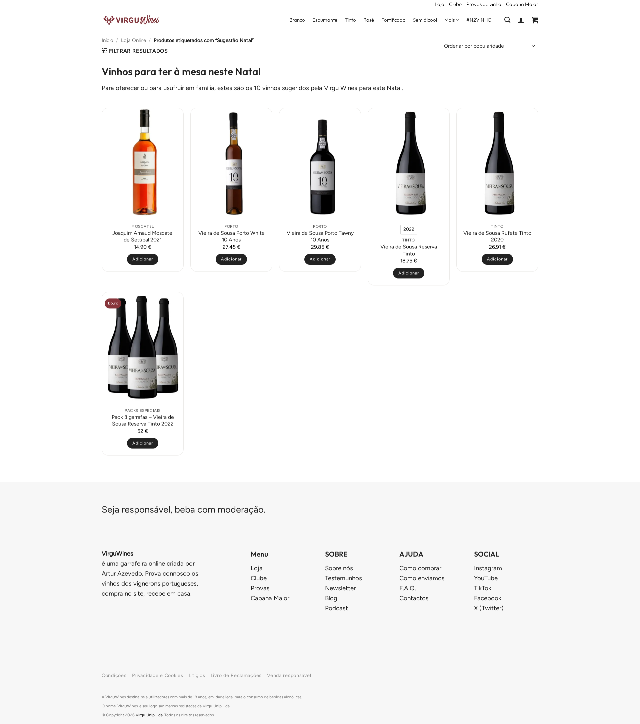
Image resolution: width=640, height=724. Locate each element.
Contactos (414, 598)
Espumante (324, 20)
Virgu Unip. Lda (149, 715)
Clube (455, 4)
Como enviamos (422, 578)
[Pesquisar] (507, 20)
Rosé (368, 20)
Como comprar (420, 568)
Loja (439, 4)
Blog (331, 598)
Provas (260, 588)
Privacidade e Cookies (157, 675)
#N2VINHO (479, 20)
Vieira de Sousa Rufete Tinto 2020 (497, 236)
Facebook (487, 598)
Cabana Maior (522, 4)
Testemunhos (343, 578)
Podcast (336, 608)
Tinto (350, 20)
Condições (114, 675)
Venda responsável (289, 675)
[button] (521, 20)
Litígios (197, 675)
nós (339, 568)
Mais (449, 20)
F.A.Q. (407, 588)
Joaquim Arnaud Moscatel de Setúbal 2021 (142, 236)
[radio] (409, 229)
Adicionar (408, 272)
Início (107, 40)
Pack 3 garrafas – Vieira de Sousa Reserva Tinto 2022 (143, 420)
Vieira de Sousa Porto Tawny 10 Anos (320, 236)
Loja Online (133, 40)
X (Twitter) (489, 608)
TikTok (482, 588)
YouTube (486, 578)
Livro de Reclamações (236, 675)
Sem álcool (425, 20)
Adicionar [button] (142, 258)
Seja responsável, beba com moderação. (184, 509)
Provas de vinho (483, 4)
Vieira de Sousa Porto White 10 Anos (231, 236)
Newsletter (340, 588)
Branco (297, 20)
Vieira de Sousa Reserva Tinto (408, 249)
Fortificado (393, 20)
